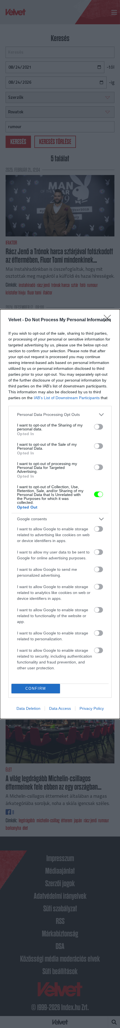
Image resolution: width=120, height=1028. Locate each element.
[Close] (109, 320)
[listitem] (60, 415)
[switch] (98, 427)
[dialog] (60, 514)
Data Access (60, 708)
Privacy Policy (92, 708)
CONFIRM (35, 688)
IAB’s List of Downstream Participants (67, 398)
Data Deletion (28, 708)
